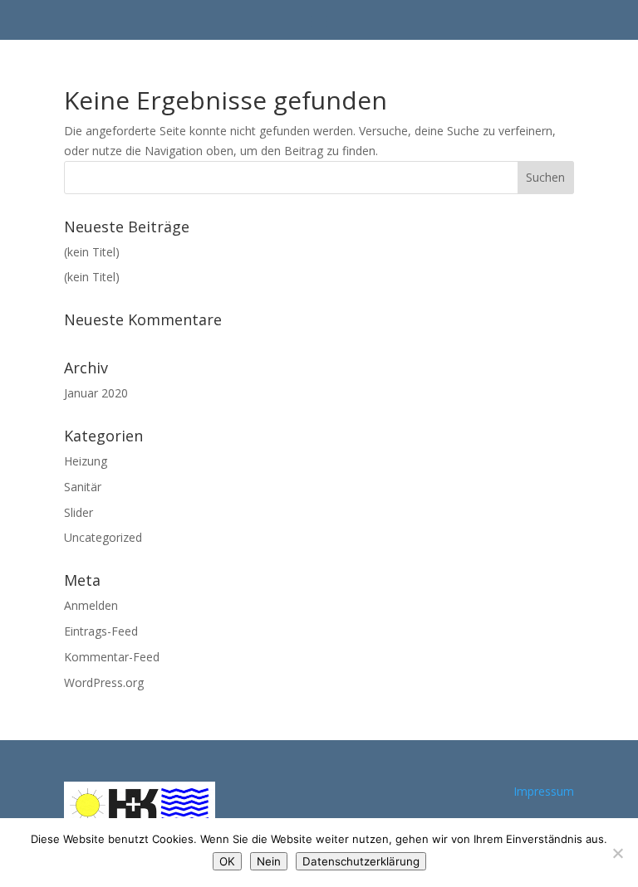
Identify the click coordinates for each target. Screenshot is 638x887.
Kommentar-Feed (112, 657)
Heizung (85, 461)
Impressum (543, 791)
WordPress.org (104, 682)
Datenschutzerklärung (361, 861)
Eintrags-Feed (101, 631)
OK (227, 861)
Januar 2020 (96, 393)
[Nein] (617, 853)
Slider (78, 512)
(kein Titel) (92, 252)
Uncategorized (103, 537)
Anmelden (91, 605)
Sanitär (82, 487)
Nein (269, 861)
